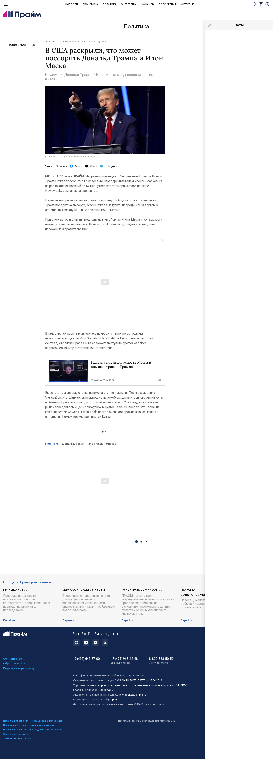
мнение (111, 443)
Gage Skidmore (69, 156)
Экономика (90, 4)
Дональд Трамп (73, 443)
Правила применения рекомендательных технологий (32, 729)
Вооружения (167, 4)
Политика (109, 4)
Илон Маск (95, 443)
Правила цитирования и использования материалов (33, 720)
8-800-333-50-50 (161, 660)
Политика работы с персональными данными (29, 725)
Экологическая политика (17, 738)
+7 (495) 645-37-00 (86, 659)
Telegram (111, 166)
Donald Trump (87, 156)
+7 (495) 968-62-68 (124, 660)
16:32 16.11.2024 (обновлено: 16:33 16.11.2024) (72, 41)
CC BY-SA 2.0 (52, 156)
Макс (78, 166)
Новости (71, 4)
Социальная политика (15, 734)
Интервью (188, 4)
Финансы (148, 4)
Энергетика (129, 4)
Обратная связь (14, 663)
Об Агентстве (12, 658)
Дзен (93, 166)
